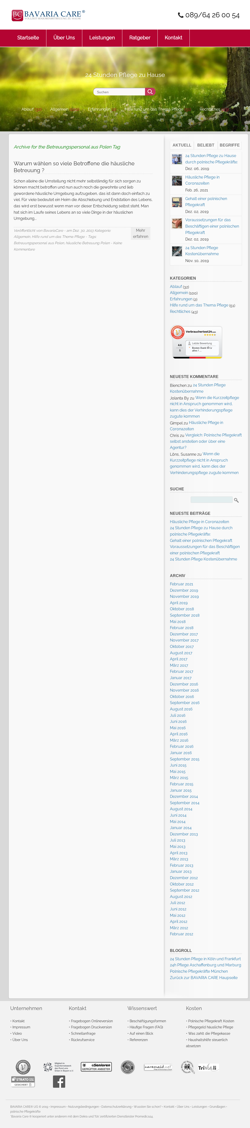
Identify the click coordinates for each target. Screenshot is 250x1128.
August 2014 (181, 809)
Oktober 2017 (182, 646)
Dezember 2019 (184, 590)
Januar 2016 (181, 752)
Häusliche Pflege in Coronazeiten (199, 521)
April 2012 (178, 921)
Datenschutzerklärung (116, 1106)
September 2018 (184, 615)
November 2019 (184, 596)
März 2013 (179, 859)
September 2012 (184, 890)
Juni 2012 (178, 909)
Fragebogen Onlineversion (92, 1021)
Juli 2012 (177, 902)
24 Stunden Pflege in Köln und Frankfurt (205, 959)
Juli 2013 (177, 840)
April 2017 (179, 659)
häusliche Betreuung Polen (88, 243)
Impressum (21, 1027)
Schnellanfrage (83, 1033)
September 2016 (185, 702)
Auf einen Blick (141, 1033)
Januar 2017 (181, 677)
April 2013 (179, 853)
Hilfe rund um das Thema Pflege (154, 109)
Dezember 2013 (184, 834)
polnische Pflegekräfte (25, 1111)
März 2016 (179, 740)
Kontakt (173, 38)
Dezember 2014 (184, 796)
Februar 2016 (182, 746)
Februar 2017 (181, 671)
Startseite (28, 38)
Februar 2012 (181, 934)
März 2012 (179, 928)
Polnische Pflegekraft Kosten (211, 1021)
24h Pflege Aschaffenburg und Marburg (205, 965)
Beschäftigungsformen (148, 1021)
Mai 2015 (178, 771)
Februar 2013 (181, 865)
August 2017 (181, 653)
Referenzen (139, 1040)
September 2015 (184, 759)
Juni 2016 (178, 721)
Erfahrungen (99, 109)
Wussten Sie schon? (147, 1106)
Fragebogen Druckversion (91, 1027)
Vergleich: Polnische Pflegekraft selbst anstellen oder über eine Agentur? (206, 441)
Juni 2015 (178, 765)
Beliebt (205, 145)
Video (17, 1033)
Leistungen (102, 38)
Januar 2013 (181, 871)
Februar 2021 (181, 584)
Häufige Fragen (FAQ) (146, 1027)
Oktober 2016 (182, 696)
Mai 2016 (178, 728)
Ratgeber (139, 38)
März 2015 (179, 777)
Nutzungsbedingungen (83, 1106)
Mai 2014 (178, 821)
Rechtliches (210, 109)
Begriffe (230, 145)
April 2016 (179, 734)
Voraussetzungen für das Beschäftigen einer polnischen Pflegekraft (212, 226)
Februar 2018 (181, 627)
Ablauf (27, 109)
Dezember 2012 (184, 877)
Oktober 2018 (182, 609)
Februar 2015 (181, 784)
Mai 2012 (177, 915)
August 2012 (181, 896)
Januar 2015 (181, 790)
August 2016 (181, 709)
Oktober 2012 (182, 884)
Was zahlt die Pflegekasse (209, 1033)
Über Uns (64, 38)
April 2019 (179, 603)
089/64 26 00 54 (212, 15)
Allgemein (59, 109)
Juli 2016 (178, 715)
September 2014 (184, 803)
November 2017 (184, 640)
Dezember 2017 (184, 634)
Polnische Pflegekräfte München (199, 971)
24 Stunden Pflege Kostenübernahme (203, 559)
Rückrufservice (82, 1040)
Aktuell (182, 145)
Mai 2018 (178, 621)
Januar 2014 (181, 827)
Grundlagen (217, 1106)
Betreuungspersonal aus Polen (39, 243)
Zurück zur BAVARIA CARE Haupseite (204, 977)
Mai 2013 (178, 846)
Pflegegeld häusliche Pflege (210, 1027)
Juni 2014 (178, 815)
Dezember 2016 (184, 684)
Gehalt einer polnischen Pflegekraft (201, 540)
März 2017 (179, 665)
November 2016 (184, 690)
